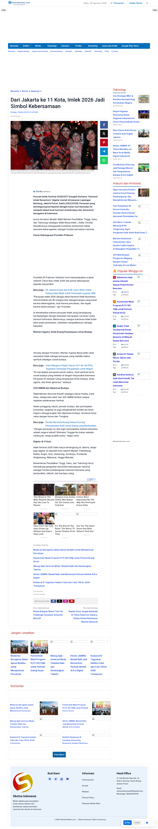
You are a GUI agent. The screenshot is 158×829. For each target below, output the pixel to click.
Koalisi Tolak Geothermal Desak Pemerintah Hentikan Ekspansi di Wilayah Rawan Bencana (123, 333)
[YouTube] (67, 779)
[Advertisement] (79, 24)
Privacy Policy (88, 798)
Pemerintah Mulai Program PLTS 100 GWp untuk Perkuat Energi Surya (38, 663)
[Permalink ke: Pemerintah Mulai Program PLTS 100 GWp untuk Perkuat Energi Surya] (39, 646)
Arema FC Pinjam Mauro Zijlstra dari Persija (123, 358)
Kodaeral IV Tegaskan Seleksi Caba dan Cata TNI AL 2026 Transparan (23, 740)
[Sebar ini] (104, 125)
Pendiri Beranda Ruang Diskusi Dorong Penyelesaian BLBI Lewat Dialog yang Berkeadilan (71, 424)
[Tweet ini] (104, 134)
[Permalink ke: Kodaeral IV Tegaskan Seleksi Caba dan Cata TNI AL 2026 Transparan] (99, 646)
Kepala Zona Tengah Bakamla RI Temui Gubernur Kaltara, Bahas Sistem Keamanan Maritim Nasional (83, 615)
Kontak (85, 786)
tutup (4, 10)
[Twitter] (59, 601)
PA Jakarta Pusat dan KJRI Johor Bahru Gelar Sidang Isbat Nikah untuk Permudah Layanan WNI (70, 292)
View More (59, 754)
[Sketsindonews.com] (19, 3)
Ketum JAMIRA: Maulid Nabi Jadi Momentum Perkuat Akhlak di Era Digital (78, 663)
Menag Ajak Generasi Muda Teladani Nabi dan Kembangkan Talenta (22, 724)
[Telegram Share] (104, 151)
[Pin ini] (104, 142)
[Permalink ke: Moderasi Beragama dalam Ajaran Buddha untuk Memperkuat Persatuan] (19, 646)
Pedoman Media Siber (91, 803)
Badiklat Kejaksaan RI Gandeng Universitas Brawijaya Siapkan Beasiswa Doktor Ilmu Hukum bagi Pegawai (75, 743)
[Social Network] (147, 3)
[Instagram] (65, 601)
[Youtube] (72, 601)
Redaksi (85, 792)
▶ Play (127, 822)
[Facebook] (53, 601)
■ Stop (137, 822)
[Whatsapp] (104, 160)
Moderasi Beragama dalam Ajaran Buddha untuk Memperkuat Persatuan (21, 708)
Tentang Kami (88, 780)
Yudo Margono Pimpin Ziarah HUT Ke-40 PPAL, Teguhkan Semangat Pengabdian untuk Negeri (69, 367)
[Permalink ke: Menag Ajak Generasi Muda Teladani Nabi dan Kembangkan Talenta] (59, 646)
